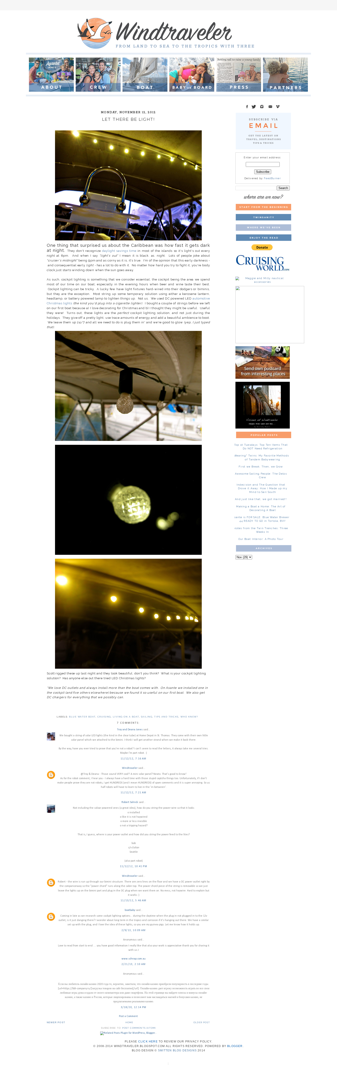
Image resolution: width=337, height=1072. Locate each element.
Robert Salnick (130, 802)
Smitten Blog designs (177, 1050)
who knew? (189, 716)
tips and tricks (166, 716)
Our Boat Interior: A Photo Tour (260, 539)
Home (129, 1022)
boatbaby (130, 910)
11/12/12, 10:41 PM (133, 866)
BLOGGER (235, 1046)
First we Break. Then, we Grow (261, 466)
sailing (146, 716)
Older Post (201, 1022)
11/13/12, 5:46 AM (133, 900)
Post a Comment (128, 1016)
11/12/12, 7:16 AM (133, 758)
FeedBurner (272, 178)
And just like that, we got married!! (261, 499)
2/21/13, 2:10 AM (134, 964)
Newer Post (56, 1022)
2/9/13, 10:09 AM (134, 930)
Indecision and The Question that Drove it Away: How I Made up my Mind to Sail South (262, 488)
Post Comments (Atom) (139, 1028)
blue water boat (82, 716)
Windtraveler (130, 768)
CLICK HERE (148, 1041)
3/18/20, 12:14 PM (133, 1007)
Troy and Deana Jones (130, 729)
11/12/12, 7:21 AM (133, 792)
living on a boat (126, 716)
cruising (104, 716)
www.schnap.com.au (134, 958)
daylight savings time (119, 251)
